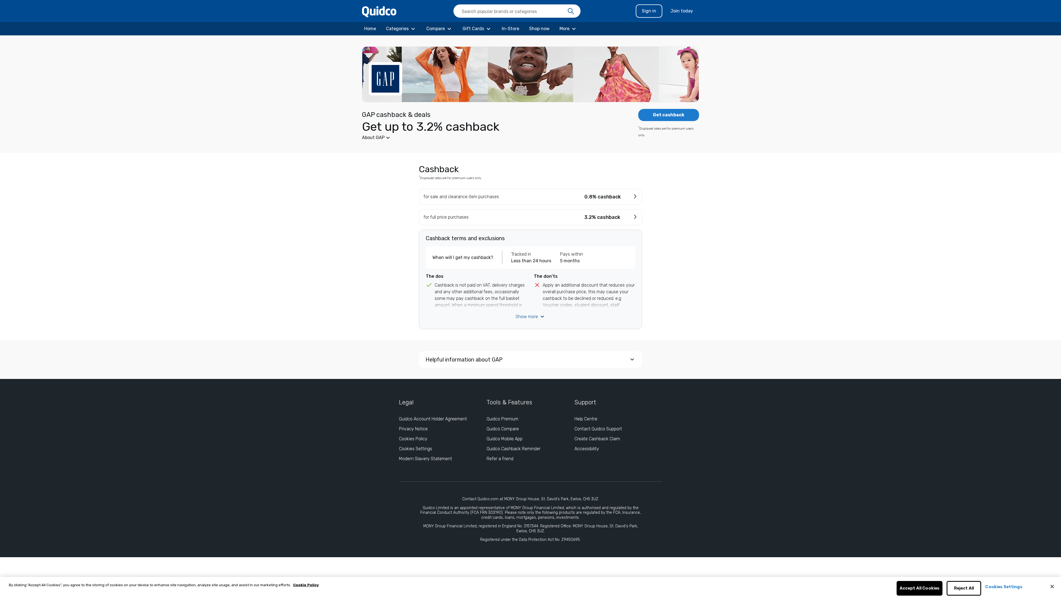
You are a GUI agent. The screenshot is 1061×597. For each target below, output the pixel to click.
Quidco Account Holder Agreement (433, 418)
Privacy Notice (413, 428)
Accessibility (586, 448)
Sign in (649, 11)
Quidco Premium (502, 418)
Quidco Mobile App (504, 438)
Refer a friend (500, 458)
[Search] (570, 11)
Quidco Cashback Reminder (513, 448)
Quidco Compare (503, 428)
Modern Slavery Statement (425, 458)
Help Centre (585, 418)
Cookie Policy (306, 585)
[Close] (1052, 586)
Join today (682, 11)
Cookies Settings (415, 448)
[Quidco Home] (379, 11)
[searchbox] (517, 11)
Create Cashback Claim (597, 438)
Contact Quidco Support (598, 428)
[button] (489, 137)
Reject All (964, 588)
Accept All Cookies (920, 588)
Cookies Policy (413, 438)
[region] (530, 587)
